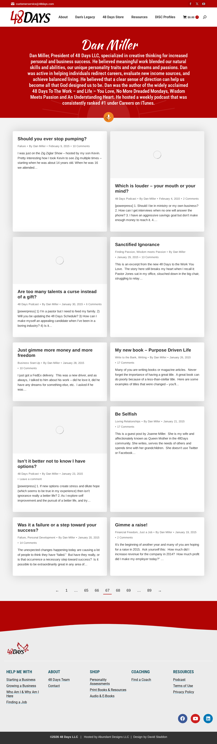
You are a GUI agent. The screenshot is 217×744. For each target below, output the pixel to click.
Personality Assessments (100, 682)
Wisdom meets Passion (151, 251)
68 (118, 590)
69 (129, 590)
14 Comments (28, 542)
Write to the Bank (125, 357)
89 (149, 590)
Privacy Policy (183, 692)
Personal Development (41, 537)
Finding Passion (125, 251)
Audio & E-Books (102, 696)
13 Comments (150, 257)
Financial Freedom (126, 532)
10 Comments (81, 146)
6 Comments (94, 304)
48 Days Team (59, 680)
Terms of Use (183, 686)
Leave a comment (31, 479)
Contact (54, 686)
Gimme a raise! (131, 524)
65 (86, 590)
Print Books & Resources (108, 690)
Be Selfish (126, 414)
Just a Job (145, 532)
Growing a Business (21, 686)
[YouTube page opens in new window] (203, 4)
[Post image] (157, 154)
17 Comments (125, 362)
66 (97, 590)
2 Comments (191, 198)
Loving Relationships (127, 421)
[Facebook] (182, 718)
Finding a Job (16, 702)
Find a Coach (141, 680)
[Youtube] (195, 718)
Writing (142, 357)
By (37, 146)
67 (107, 590)
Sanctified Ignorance (137, 244)
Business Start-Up (29, 362)
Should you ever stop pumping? (52, 138)
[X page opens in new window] (197, 4)
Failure (22, 146)
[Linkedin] (208, 718)
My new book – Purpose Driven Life (153, 350)
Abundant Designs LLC (113, 736)
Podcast (179, 680)
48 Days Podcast (125, 198)
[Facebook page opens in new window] (190, 4)
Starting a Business (20, 680)
